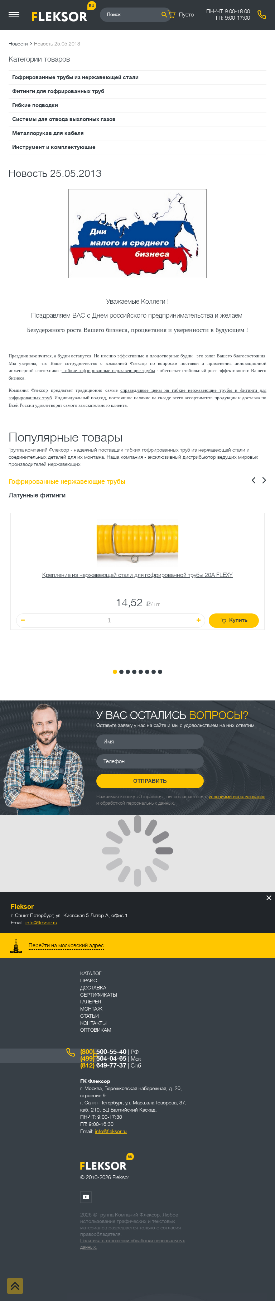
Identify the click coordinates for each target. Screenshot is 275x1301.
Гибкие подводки (35, 105)
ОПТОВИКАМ (95, 1030)
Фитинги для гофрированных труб (58, 91)
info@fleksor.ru (41, 922)
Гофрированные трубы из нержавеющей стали (75, 77)
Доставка (93, 988)
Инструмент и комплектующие (54, 147)
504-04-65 (103, 1058)
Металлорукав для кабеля (48, 133)
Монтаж (91, 1009)
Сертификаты (98, 995)
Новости (18, 44)
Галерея (90, 1001)
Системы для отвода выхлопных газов (64, 119)
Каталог (90, 973)
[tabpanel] (137, 585)
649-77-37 (103, 1065)
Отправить (150, 781)
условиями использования (237, 796)
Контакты (93, 1023)
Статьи (89, 1016)
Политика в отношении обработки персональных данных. (132, 1244)
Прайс (88, 980)
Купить (238, 620)
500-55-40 (103, 1051)
